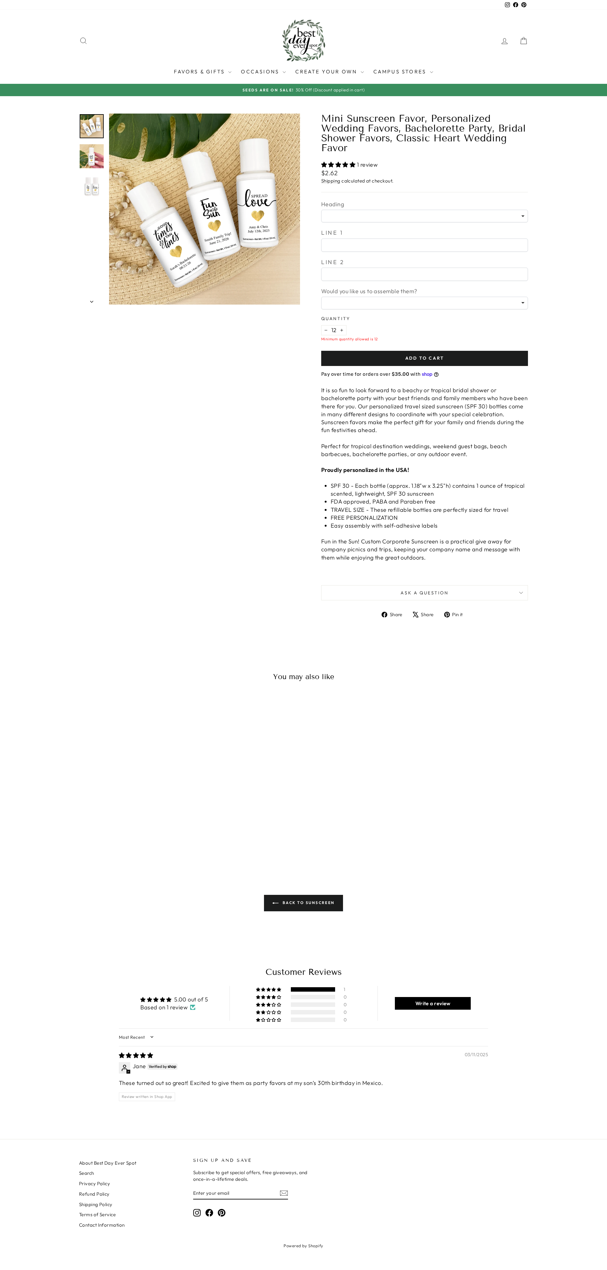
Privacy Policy (94, 1183)
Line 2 (333, 262)
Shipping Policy (96, 1204)
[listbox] (424, 216)
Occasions (261, 71)
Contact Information (102, 1225)
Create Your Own (327, 71)
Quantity (335, 318)
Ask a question (424, 593)
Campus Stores (400, 71)
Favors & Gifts (200, 71)
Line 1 (332, 232)
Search (86, 1173)
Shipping (330, 181)
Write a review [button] (433, 1003)
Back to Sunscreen (307, 902)
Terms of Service (97, 1214)
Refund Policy (94, 1194)
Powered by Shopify (303, 1245)
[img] (136, 1055)
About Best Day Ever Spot (108, 1163)
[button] (339, 164)
